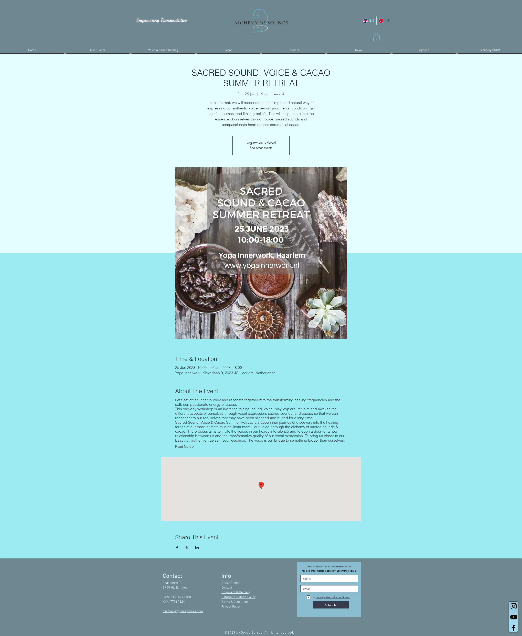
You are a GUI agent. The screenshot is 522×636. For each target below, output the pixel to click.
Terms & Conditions (235, 602)
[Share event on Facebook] (177, 547)
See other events (261, 148)
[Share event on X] (187, 547)
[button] (376, 37)
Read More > (184, 446)
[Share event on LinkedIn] (197, 547)
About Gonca (230, 583)
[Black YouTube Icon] (514, 617)
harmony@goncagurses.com (183, 611)
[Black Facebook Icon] (514, 628)
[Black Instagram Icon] (514, 606)
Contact (226, 588)
